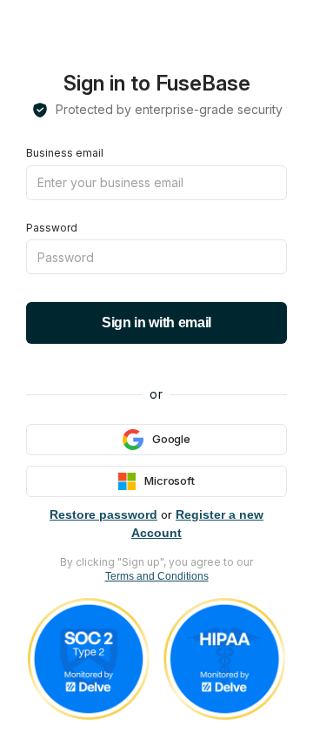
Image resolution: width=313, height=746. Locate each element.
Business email (64, 152)
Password (51, 227)
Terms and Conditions (157, 576)
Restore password (103, 514)
